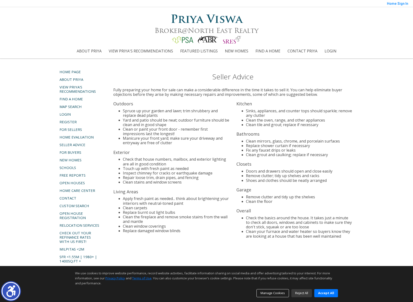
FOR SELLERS (71, 129)
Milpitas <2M (72, 249)
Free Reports (73, 175)
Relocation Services (79, 225)
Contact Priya (302, 51)
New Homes (236, 51)
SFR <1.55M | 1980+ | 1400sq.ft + (78, 258)
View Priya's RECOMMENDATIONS (141, 51)
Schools (68, 167)
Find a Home (267, 51)
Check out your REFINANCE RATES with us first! (75, 237)
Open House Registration (73, 215)
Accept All (326, 293)
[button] (11, 291)
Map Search (71, 106)
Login (331, 51)
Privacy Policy (115, 278)
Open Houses (72, 182)
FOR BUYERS (70, 152)
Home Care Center (77, 190)
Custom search (74, 205)
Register (68, 121)
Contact (68, 198)
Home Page (70, 71)
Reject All (301, 293)
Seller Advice (72, 144)
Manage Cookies (273, 293)
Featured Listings (199, 51)
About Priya (89, 51)
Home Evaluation (77, 137)
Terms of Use (142, 278)
